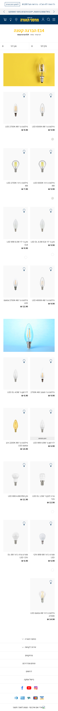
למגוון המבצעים (12, 4)
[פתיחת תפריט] (54, 19)
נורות (32, 34)
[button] (5, 19)
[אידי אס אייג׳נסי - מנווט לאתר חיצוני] (29, 707)
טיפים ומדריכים (29, 663)
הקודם (4, 11)
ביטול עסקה (29, 679)
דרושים (29, 671)
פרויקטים (29, 655)
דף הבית (38, 34)
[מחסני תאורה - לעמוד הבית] (29, 19)
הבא (54, 11)
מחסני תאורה (30, 639)
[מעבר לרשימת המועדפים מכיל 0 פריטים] (10, 19)
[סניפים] (16, 19)
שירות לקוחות (30, 647)
